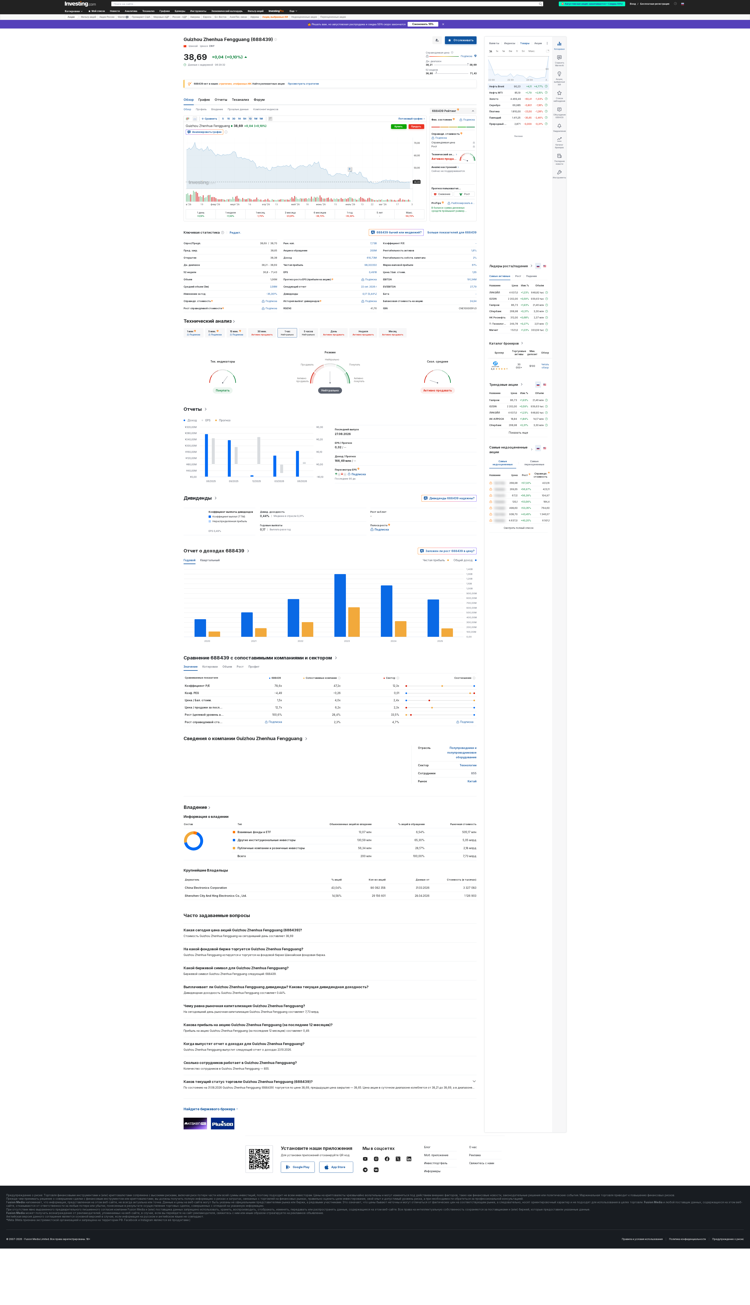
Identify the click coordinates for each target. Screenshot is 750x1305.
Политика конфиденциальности (687, 1239)
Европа (207, 17)
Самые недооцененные (503, 463)
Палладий (495, 117)
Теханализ (240, 100)
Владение (217, 109)
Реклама (475, 1155)
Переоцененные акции (333, 17)
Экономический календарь (227, 11)
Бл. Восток (220, 17)
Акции (71, 17)
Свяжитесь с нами (481, 1163)
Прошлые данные (238, 109)
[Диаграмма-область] (195, 119)
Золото (493, 98)
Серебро (494, 105)
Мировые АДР (161, 17)
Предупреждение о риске (728, 1239)
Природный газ (498, 123)
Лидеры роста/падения (508, 266)
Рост (518, 275)
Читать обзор (545, 366)
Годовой (190, 560)
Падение (531, 275)
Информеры (432, 1171)
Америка (195, 17)
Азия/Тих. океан (238, 17)
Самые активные (499, 275)
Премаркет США (141, 17)
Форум (259, 100)
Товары (524, 43)
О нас (473, 1147)
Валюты (494, 43)
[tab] (194, 333)
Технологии (468, 765)
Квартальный (210, 560)
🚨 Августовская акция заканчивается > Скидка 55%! (592, 4)
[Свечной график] (187, 119)
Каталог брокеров (504, 343)
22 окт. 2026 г (369, 286)
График (204, 100)
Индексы (509, 43)
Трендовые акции (503, 384)
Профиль (201, 109)
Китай (472, 781)
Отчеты (221, 100)
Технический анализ (208, 321)
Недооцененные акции (304, 17)
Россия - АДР (179, 17)
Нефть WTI (496, 92)
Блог (427, 1147)
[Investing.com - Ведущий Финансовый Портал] (80, 4)
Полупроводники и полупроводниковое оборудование (462, 752)
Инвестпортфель (435, 1163)
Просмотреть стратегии (303, 83)
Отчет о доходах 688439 (214, 551)
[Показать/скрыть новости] (270, 119)
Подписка (466, 56)
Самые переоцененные (534, 463)
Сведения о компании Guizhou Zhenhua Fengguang (243, 738)
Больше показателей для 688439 (452, 232)
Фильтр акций (255, 11)
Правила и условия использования (642, 1239)
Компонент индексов (265, 109)
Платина (494, 111)
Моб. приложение (436, 1155)
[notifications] (675, 3)
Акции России (106, 17)
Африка (254, 17)
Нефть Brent (496, 86)
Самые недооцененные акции (508, 449)
